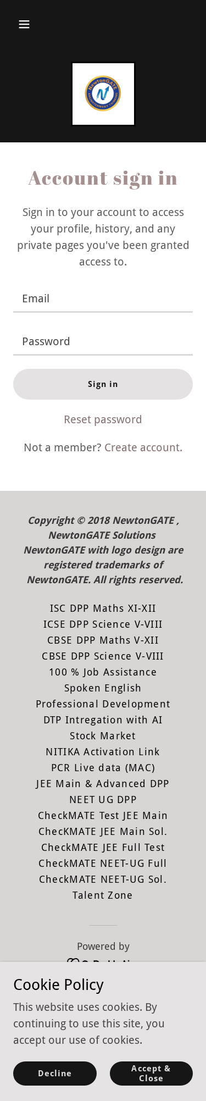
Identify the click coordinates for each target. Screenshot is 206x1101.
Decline (55, 1073)
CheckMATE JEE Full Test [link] (103, 847)
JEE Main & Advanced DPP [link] (102, 783)
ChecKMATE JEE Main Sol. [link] (103, 831)
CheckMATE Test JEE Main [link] (103, 815)
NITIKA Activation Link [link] (103, 751)
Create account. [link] (143, 447)
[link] (103, 94)
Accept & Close (151, 1073)
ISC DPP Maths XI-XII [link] (103, 608)
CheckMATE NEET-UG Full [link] (102, 863)
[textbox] (103, 298)
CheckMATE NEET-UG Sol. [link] (103, 879)
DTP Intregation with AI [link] (103, 720)
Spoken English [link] (103, 688)
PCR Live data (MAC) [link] (103, 767)
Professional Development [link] (103, 704)
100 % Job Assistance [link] (103, 672)
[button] (24, 24)
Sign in (103, 384)
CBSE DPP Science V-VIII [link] (103, 656)
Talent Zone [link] (103, 895)
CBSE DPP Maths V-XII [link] (103, 640)
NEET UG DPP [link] (103, 799)
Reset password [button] (103, 419)
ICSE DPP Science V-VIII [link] (103, 624)
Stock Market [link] (103, 736)
